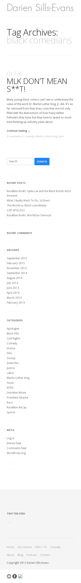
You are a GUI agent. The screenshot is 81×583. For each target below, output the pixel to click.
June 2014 (13, 287)
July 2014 (12, 283)
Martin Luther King (46, 136)
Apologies (13, 328)
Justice (11, 368)
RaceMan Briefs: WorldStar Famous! (29, 215)
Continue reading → (18, 130)
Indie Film (13, 363)
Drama (11, 348)
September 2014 (17, 273)
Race (61, 136)
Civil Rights (13, 338)
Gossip (11, 358)
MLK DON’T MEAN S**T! (37, 82)
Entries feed (14, 443)
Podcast (32, 555)
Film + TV (41, 547)
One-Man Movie (16, 392)
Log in (10, 438)
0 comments (14, 136)
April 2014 (13, 292)
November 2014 (17, 268)
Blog (20, 555)
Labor (10, 373)
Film (9, 353)
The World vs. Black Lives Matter (27, 205)
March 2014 (14, 297)
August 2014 (14, 278)
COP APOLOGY (16, 210)
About (10, 555)
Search (42, 161)
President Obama (17, 397)
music (10, 382)
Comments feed (16, 448)
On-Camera (25, 547)
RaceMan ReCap (17, 407)
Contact (45, 555)
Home (10, 547)
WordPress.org (16, 453)
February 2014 (16, 302)
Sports (11, 412)
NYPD (10, 387)
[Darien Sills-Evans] (40, 8)
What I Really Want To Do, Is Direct (28, 200)
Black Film (13, 333)
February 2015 (16, 263)
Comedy (29, 136)
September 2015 (17, 258)
